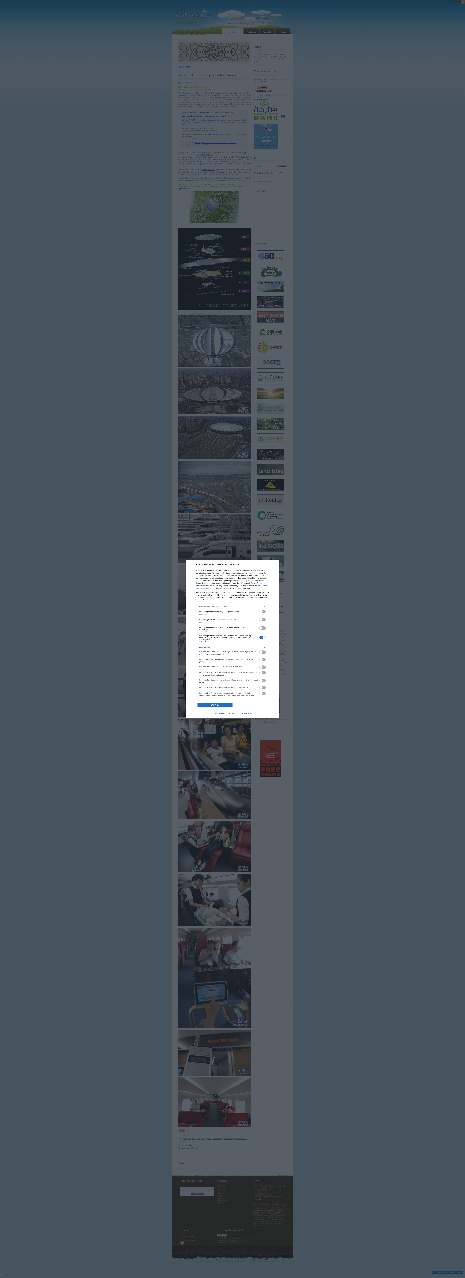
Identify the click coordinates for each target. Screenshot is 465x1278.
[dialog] (232, 639)
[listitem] (232, 606)
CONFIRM (215, 705)
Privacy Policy (246, 714)
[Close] (274, 564)
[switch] (262, 611)
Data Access (232, 714)
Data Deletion (219, 714)
